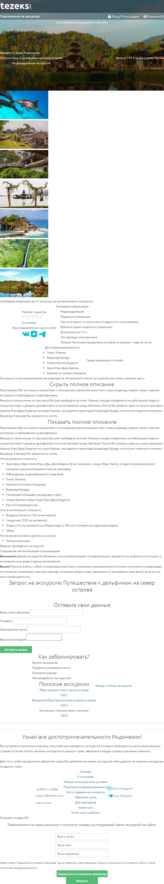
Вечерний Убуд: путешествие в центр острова (64, 700)
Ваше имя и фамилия (15, 612)
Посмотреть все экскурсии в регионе (82, 22)
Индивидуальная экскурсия (31, 63)
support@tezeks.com (49, 795)
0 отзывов (29, 322)
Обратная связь (86, 797)
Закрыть (82, 881)
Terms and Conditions (85, 812)
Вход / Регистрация (125, 16)
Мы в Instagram (122, 788)
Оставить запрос (16, 649)
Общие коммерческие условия (85, 782)
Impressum (85, 807)
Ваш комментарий (13, 639)
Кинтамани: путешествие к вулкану (64, 710)
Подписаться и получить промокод (82, 874)
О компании (85, 776)
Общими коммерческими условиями (118, 862)
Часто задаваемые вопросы (85, 792)
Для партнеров (85, 802)
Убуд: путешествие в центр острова (64, 690)
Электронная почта (13, 629)
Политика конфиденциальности (85, 787)
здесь (141, 378)
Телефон (6, 621)
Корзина (155, 16)
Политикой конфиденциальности (18, 867)
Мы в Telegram (122, 795)
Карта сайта (43, 802)
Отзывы (85, 771)
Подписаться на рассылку (20, 16)
